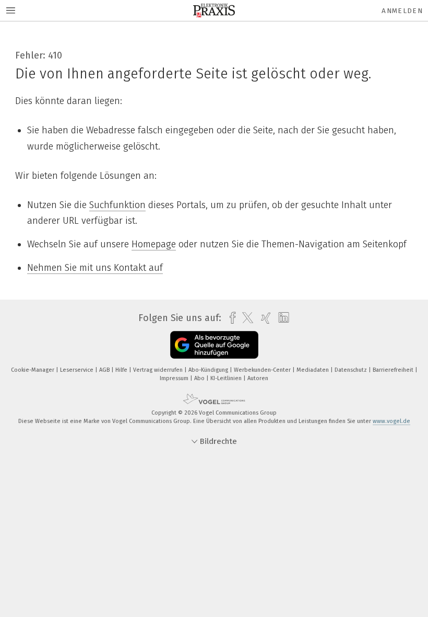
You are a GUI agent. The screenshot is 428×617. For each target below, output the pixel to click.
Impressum (175, 378)
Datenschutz (351, 370)
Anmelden (402, 10)
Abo (200, 378)
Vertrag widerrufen (158, 370)
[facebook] (229, 318)
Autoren (257, 378)
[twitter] (245, 318)
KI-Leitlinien (226, 378)
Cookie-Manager (33, 370)
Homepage (154, 244)
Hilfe (122, 370)
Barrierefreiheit (394, 370)
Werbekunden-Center (263, 370)
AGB (105, 370)
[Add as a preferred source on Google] (214, 345)
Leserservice (77, 370)
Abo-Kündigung (209, 370)
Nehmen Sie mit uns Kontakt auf (95, 267)
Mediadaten (313, 370)
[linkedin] (281, 318)
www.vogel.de (391, 421)
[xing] (263, 318)
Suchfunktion (117, 205)
